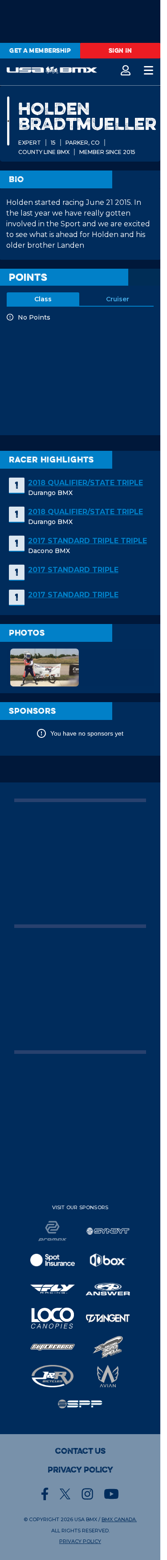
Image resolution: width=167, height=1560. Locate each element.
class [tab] (43, 299)
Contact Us (80, 1451)
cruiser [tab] (117, 299)
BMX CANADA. (119, 1519)
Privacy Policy (80, 1469)
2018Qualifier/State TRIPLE (85, 482)
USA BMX (85, 1519)
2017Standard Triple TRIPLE (87, 541)
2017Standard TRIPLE (73, 570)
